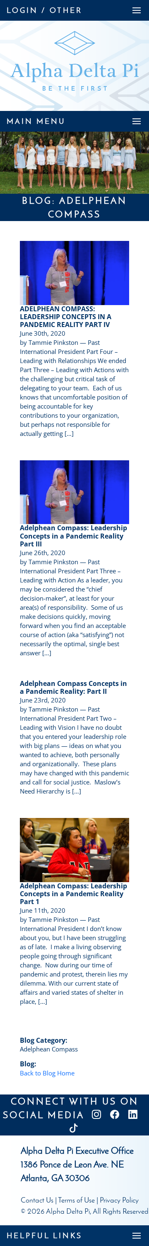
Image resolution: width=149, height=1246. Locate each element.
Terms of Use (76, 1200)
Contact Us (37, 1200)
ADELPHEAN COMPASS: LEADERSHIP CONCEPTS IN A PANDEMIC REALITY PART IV (65, 316)
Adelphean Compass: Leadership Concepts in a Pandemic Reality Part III (73, 535)
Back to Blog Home (47, 1073)
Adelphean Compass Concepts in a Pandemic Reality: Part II (73, 687)
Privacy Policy (119, 1200)
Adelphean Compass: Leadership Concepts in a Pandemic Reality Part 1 (73, 893)
